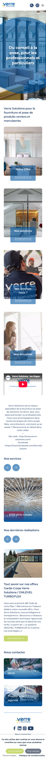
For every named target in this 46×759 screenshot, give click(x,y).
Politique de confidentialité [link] (32, 755)
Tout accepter (15, 751)
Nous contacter (23, 734)
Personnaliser (9, 755)
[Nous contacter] (37, 6)
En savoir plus (23, 177)
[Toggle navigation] (42, 5)
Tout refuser (33, 751)
